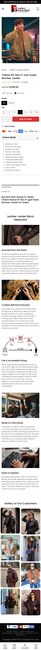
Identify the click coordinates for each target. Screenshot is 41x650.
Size (3, 107)
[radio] (4, 103)
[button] (3, 8)
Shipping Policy (32, 633)
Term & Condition (27, 632)
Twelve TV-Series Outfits (19, 70)
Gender (4, 98)
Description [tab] (6, 187)
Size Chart (8, 93)
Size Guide (20, 93)
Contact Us (21, 635)
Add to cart (26, 119)
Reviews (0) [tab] (6, 192)
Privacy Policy (12, 632)
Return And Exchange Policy (13, 633)
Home (4, 70)
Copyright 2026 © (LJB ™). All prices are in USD (20, 639)
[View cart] (37, 9)
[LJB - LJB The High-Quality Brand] (20, 9)
